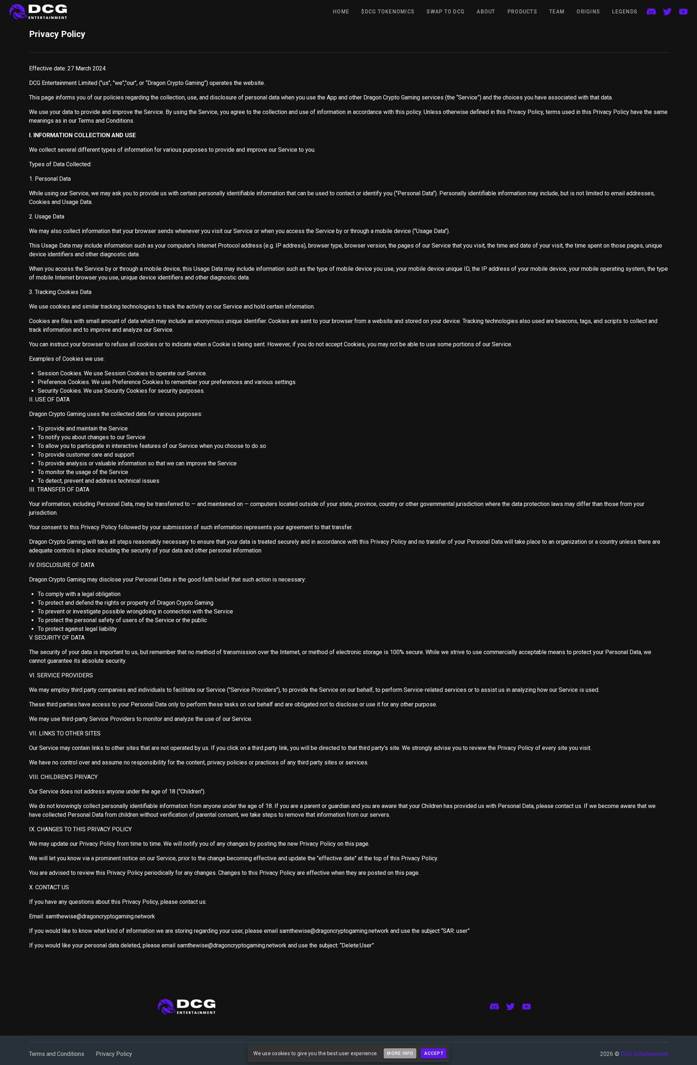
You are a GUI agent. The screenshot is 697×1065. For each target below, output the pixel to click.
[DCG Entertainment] (38, 11)
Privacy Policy (114, 1053)
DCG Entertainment (644, 1053)
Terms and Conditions (56, 1053)
